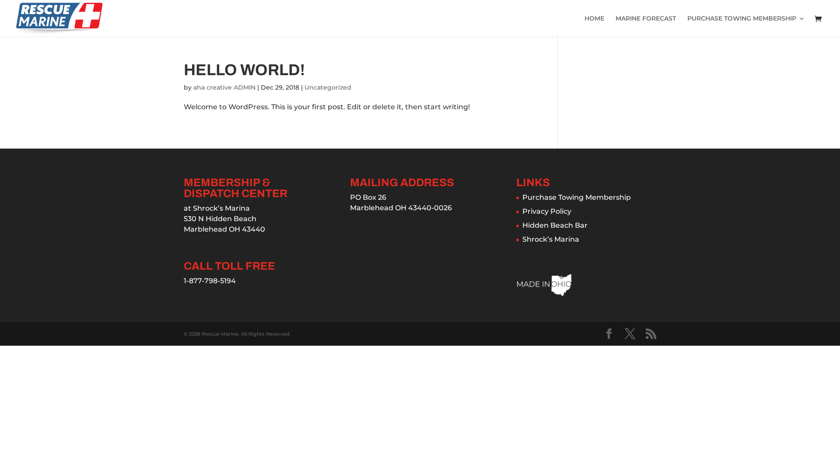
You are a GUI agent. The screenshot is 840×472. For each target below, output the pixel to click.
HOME (594, 18)
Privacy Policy (546, 211)
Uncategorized (327, 87)
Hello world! (244, 70)
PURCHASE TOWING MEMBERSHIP (741, 18)
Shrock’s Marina (550, 239)
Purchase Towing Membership (576, 197)
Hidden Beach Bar (555, 225)
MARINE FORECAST (646, 18)
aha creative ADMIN (224, 87)
